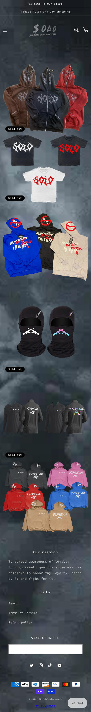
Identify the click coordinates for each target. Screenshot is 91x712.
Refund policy (20, 622)
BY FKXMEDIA (46, 706)
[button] (5, 30)
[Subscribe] (77, 649)
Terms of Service (23, 613)
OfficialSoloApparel (50, 699)
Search (13, 603)
